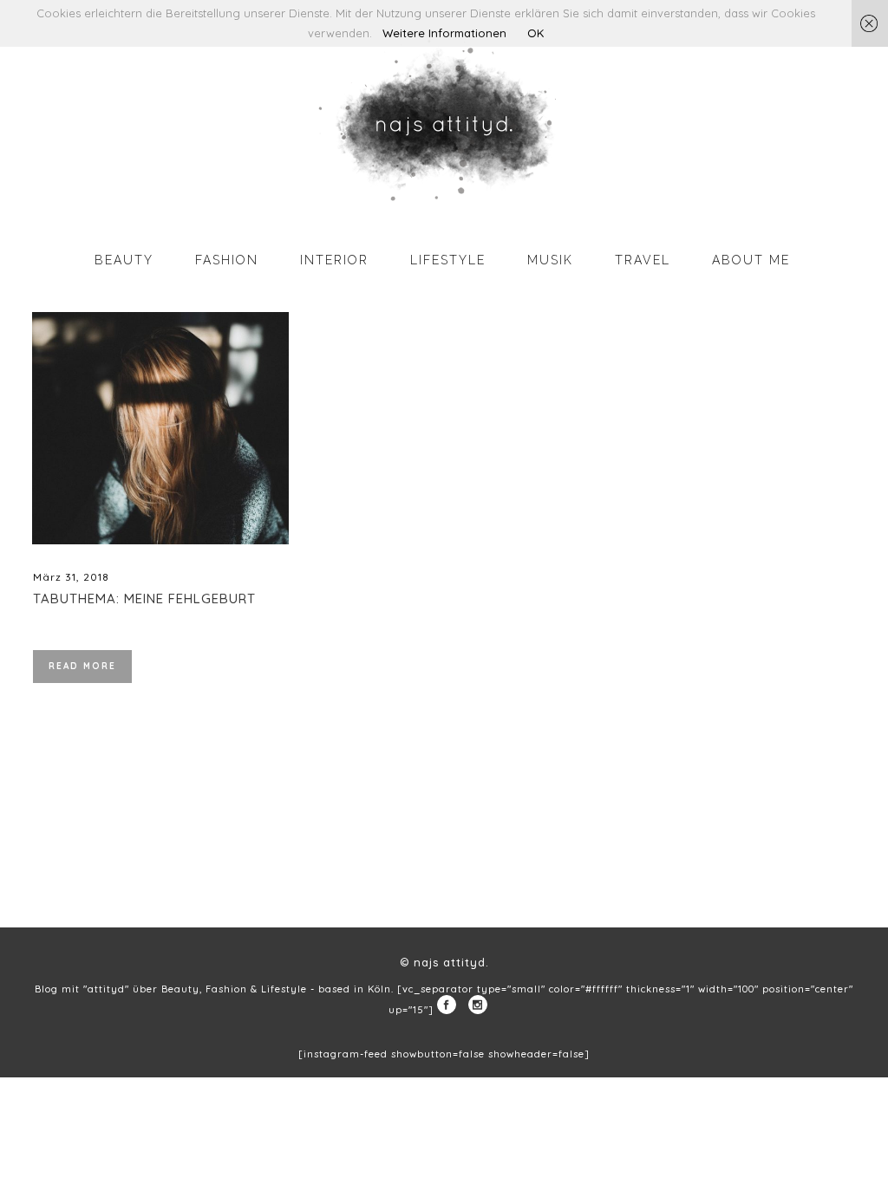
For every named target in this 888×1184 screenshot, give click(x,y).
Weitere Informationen (444, 33)
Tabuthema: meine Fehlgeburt (144, 598)
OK (535, 33)
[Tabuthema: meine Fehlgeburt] (160, 428)
